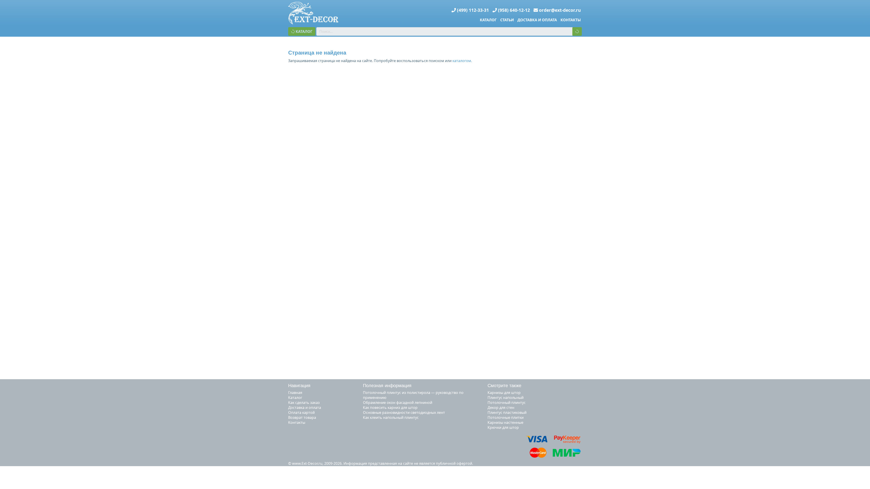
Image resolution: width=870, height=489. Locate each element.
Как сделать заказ (304, 402)
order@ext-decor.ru (560, 10)
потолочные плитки (506, 417)
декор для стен (501, 407)
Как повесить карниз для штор (390, 407)
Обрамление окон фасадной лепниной (397, 402)
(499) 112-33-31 (473, 10)
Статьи (507, 19)
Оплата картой (301, 412)
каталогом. (462, 60)
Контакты (571, 19)
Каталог (488, 19)
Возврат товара (302, 417)
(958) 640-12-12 (514, 10)
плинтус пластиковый (507, 412)
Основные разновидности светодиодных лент (404, 412)
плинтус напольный (506, 397)
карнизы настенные (505, 422)
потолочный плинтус (507, 402)
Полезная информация (387, 385)
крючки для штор (503, 427)
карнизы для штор (504, 392)
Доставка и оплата (537, 19)
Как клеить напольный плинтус (391, 417)
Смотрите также (504, 385)
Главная (295, 392)
